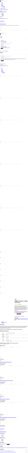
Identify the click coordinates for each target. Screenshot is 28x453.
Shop (2, 2)
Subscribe (8, 444)
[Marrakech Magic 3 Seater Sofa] (11, 384)
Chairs (2, 4)
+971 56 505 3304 (5, 9)
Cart (1, 435)
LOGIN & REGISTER (2, 8)
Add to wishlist (1, 359)
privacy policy (13, 59)
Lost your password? (7, 47)
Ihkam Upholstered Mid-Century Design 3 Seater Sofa (8, 417)
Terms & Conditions (16, 447)
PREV (16, 299)
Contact (2, 5)
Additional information (4, 322)
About (1, 447)
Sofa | (1, 450)
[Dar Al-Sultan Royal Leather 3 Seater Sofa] (11, 365)
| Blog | (2, 447)
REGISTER (2, 60)
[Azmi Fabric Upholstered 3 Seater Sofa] (11, 347)
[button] (0, 17)
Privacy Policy (5, 447)
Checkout (2, 436)
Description (2, 321)
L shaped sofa (21, 319)
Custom (12, 450)
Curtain (7, 450)
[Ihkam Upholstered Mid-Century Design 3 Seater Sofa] (11, 402)
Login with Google (4, 41)
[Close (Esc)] (0, 35)
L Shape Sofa (23, 318)
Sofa (25, 318)
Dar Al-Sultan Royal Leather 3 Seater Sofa (6, 380)
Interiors (2, 439)
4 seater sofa (18, 319)
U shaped (26, 319)
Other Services (3, 6)
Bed (1, 3)
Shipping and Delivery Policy (10, 447)
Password (2, 44)
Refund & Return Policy (22, 447)
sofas (24, 319)
